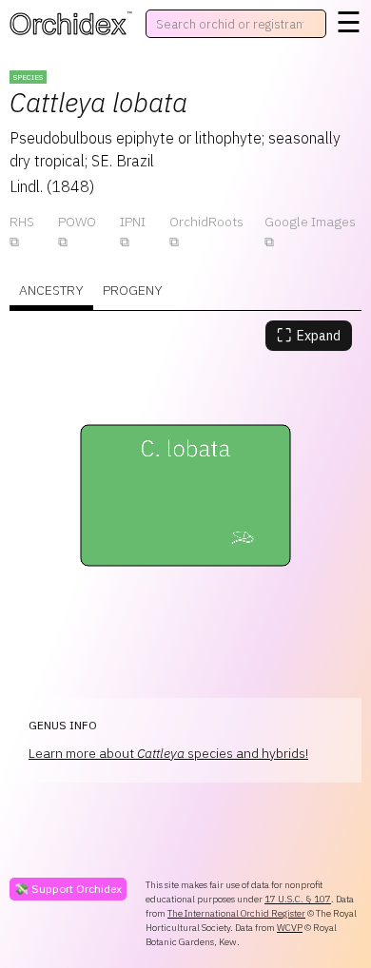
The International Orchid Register (236, 913)
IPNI (133, 221)
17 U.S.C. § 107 (297, 899)
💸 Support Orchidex (68, 888)
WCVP (290, 927)
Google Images (310, 221)
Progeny (133, 290)
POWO (77, 221)
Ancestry (51, 290)
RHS (22, 221)
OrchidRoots (206, 221)
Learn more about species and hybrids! (168, 753)
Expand (309, 335)
